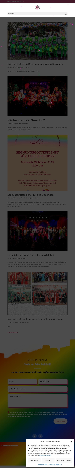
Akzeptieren (34, 460)
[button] (71, 441)
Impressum (59, 464)
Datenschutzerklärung (45, 455)
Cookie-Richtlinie (42, 464)
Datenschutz (51, 464)
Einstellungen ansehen (64, 460)
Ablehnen (48, 460)
